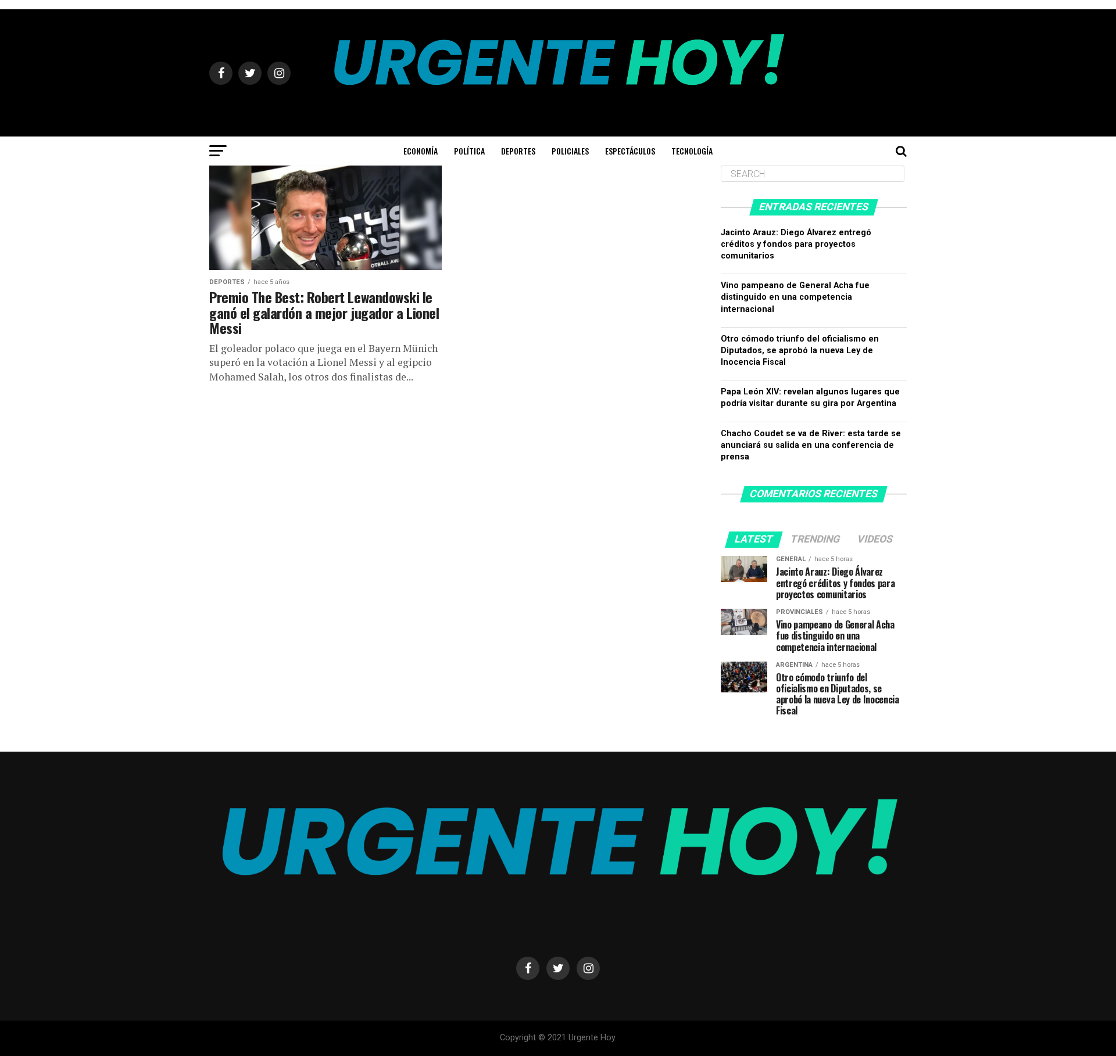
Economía (420, 151)
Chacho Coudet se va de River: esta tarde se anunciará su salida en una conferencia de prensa (811, 445)
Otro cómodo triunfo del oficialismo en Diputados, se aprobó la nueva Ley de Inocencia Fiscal (800, 350)
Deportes (518, 151)
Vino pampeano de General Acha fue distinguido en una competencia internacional (795, 297)
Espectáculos (630, 151)
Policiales (570, 151)
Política (469, 151)
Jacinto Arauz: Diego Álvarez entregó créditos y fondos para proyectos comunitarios (796, 244)
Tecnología (692, 151)
